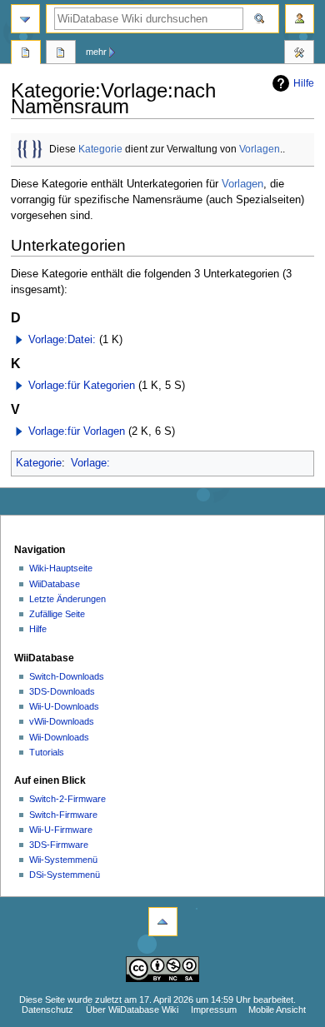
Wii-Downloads (59, 737)
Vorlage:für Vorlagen (76, 431)
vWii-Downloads (61, 721)
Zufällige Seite (57, 614)
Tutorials (46, 752)
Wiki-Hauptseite (60, 568)
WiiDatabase (54, 584)
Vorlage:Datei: (62, 340)
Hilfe (303, 83)
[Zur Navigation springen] (25, 18)
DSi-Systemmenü (64, 875)
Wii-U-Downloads (64, 706)
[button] (19, 340)
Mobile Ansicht (277, 1010)
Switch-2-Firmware (67, 799)
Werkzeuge (299, 54)
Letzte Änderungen (67, 599)
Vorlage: (90, 463)
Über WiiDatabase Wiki (132, 1010)
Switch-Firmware (63, 815)
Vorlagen (259, 149)
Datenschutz (47, 1010)
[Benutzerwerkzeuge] (299, 18)
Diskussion (61, 54)
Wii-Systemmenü (63, 860)
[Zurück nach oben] (163, 921)
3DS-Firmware (58, 845)
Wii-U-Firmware (60, 830)
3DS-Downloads (62, 691)
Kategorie (100, 149)
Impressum (214, 1010)
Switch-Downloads (66, 676)
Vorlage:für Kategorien (81, 385)
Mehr (96, 52)
